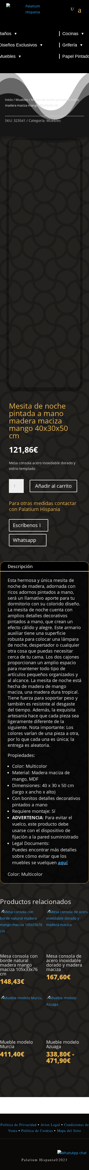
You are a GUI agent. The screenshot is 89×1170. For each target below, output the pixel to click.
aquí (63, 862)
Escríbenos (25, 525)
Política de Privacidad (18, 1124)
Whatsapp (24, 540)
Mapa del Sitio (69, 1130)
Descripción (20, 566)
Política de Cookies (36, 1130)
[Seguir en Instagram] (44, 1149)
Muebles (22, 99)
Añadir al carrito (53, 486)
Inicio (9, 99)
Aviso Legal (50, 1124)
